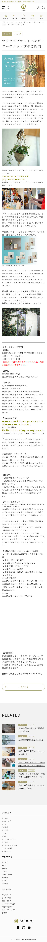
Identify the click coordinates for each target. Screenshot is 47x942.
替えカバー (5, 842)
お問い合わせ (6, 901)
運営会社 (5, 913)
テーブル (5, 818)
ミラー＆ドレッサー (8, 839)
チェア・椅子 (6, 821)
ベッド (4, 833)
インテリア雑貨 (7, 848)
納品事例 (5, 877)
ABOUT (5, 862)
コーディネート (7, 874)
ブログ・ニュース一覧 (17, 22)
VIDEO (4, 880)
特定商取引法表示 (8, 907)
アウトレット (6, 851)
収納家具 (5, 827)
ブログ (4, 871)
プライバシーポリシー (9, 910)
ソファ (4, 824)
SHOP (4, 865)
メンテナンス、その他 (9, 845)
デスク (4, 836)
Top (4, 22)
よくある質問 (6, 898)
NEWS (4, 868)
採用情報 (5, 883)
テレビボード (6, 830)
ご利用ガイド (6, 895)
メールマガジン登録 (8, 904)
